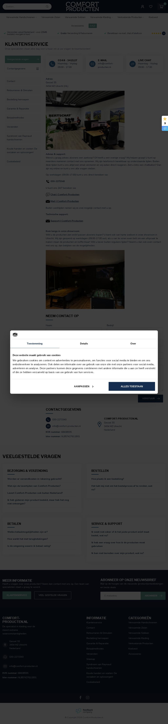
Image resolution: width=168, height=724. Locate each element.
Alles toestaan (132, 386)
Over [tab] (133, 343)
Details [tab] (84, 343)
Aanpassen (81, 386)
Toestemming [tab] (34, 343)
